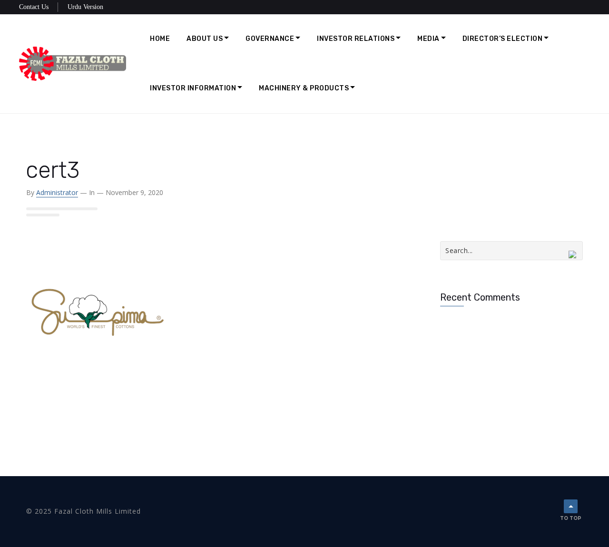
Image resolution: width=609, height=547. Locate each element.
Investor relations (355, 39)
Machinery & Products (304, 88)
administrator (57, 192)
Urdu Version (85, 6)
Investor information (193, 88)
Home (160, 39)
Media (428, 39)
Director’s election (502, 39)
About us (205, 39)
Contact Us (34, 6)
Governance (270, 39)
